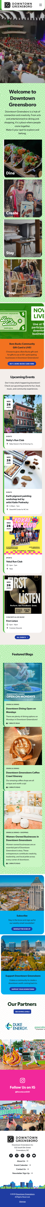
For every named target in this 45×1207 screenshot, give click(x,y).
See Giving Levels (22, 1011)
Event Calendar (21, 1165)
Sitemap (22, 1201)
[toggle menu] (40, 5)
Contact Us (21, 1169)
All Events (21, 637)
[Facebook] (11, 1155)
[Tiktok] (28, 1155)
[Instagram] (22, 1155)
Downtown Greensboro (25, 1194)
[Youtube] (34, 1155)
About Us (21, 1161)
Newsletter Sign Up (21, 1173)
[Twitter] (17, 1155)
